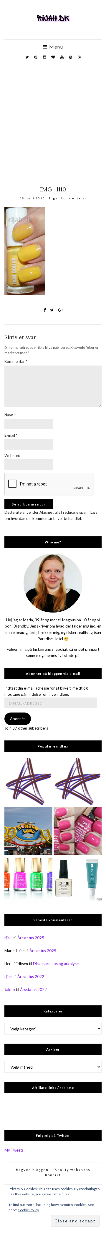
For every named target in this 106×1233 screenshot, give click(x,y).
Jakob (9, 989)
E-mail (10, 435)
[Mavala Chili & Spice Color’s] (28, 880)
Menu (55, 46)
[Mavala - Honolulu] (78, 831)
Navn (10, 415)
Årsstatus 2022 (30, 976)
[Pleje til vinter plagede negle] (78, 880)
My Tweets (14, 1150)
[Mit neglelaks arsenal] (78, 782)
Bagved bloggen (32, 1170)
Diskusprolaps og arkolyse (56, 963)
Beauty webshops (72, 1170)
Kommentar (15, 361)
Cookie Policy (28, 1210)
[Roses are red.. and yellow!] (28, 782)
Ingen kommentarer (68, 198)
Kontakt (53, 1175)
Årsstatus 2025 (30, 937)
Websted (12, 455)
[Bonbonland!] (28, 831)
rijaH (8, 937)
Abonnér (17, 718)
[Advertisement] (53, 121)
